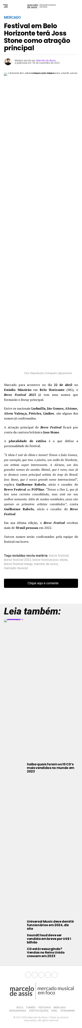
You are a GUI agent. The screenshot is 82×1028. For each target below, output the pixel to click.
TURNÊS (30, 1007)
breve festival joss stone (50, 559)
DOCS (19, 1007)
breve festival (58, 555)
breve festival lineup (18, 564)
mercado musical (16, 568)
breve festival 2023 (17, 559)
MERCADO (60, 1007)
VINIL (54, 1010)
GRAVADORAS (17, 1010)
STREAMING (67, 1010)
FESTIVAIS (44, 1007)
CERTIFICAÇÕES (38, 1010)
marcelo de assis (46, 564)
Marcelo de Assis (46, 60)
